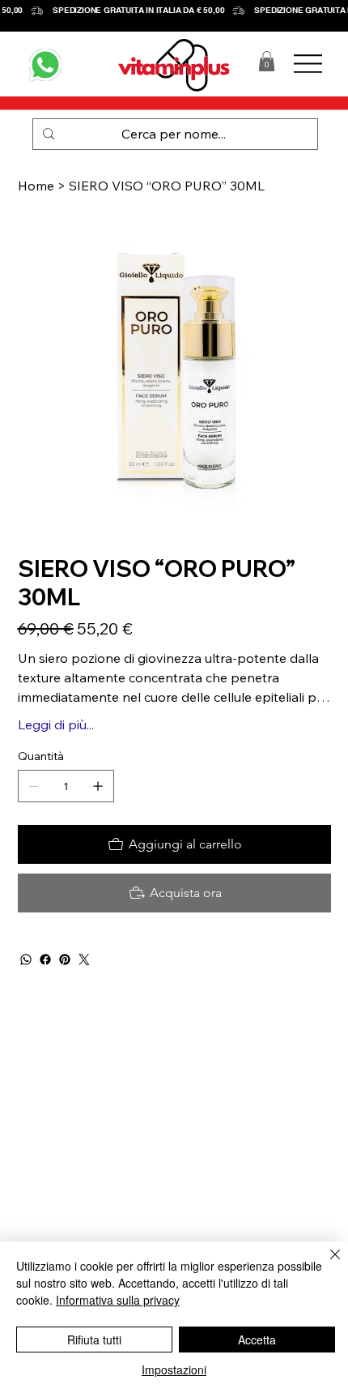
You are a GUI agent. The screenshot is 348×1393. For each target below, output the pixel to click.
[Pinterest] (65, 959)
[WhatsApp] (26, 959)
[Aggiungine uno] (98, 786)
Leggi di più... (56, 724)
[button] (266, 61)
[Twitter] (84, 959)
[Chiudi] (325, 1264)
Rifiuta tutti (94, 1339)
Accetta (257, 1339)
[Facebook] (45, 959)
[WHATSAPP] (45, 65)
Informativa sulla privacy (118, 1300)
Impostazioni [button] (174, 1369)
